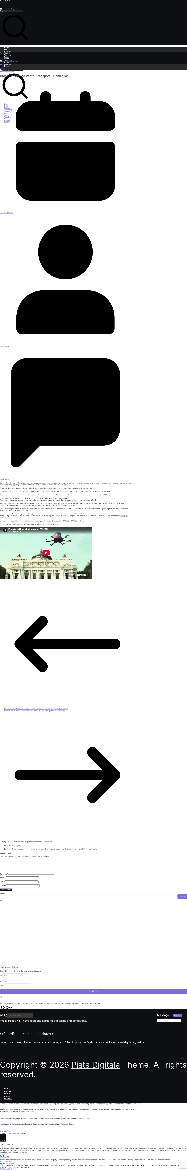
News (6, 57)
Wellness (7, 55)
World (6, 59)
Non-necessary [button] (5, 1161)
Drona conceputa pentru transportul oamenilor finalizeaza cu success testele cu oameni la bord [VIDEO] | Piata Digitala (54, 849)
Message (163, 1015)
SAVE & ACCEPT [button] (6, 1169)
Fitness (7, 62)
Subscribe (177, 1015)
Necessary (6, 1156)
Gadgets (7, 64)
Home (6, 47)
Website (3, 886)
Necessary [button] (4, 1154)
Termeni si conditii (26, 1111)
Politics (7, 49)
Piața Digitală (4, 346)
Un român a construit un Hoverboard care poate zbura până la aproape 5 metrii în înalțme (36, 709)
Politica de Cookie (91, 1109)
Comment (4, 874)
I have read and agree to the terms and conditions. (54, 1020)
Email (2, 882)
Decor (6, 66)
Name (2, 878)
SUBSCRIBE (93, 992)
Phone (2, 986)
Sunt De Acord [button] (5, 1131)
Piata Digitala (16, 846)
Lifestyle (7, 51)
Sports (7, 1093)
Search (2, 893)
